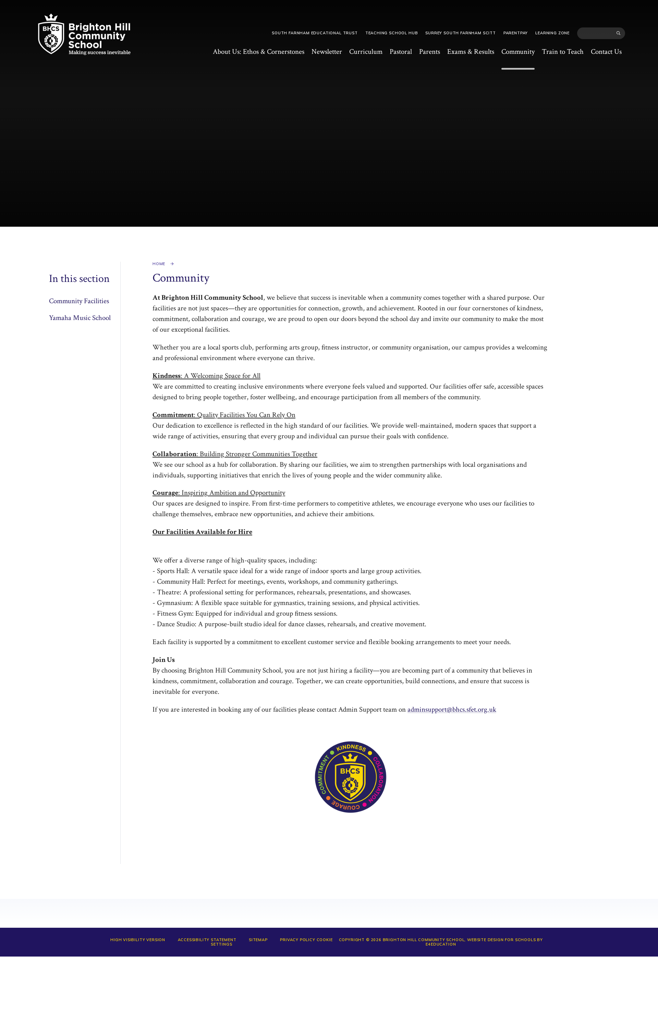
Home (159, 263)
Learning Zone (552, 33)
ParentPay (515, 33)
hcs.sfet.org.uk (476, 709)
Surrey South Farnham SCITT (460, 33)
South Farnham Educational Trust (315, 33)
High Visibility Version (137, 939)
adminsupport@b (431, 709)
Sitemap (258, 939)
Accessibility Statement (207, 939)
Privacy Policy (297, 939)
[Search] (618, 33)
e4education (441, 944)
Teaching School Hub (391, 33)
